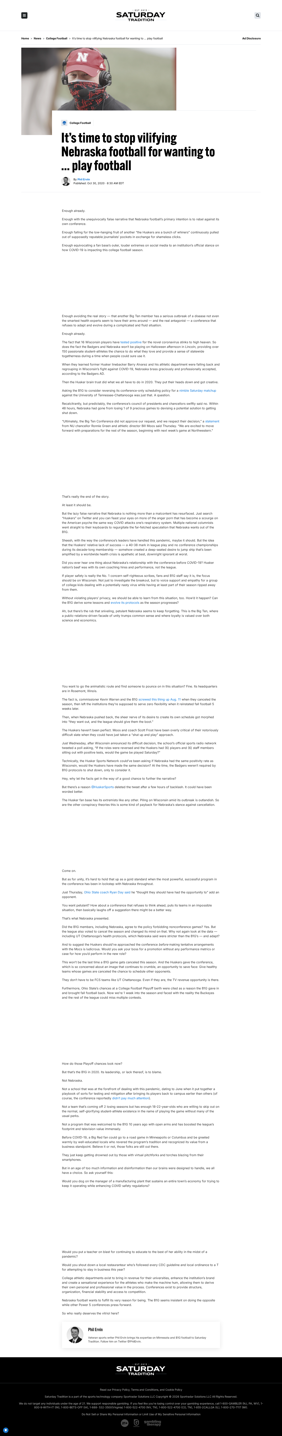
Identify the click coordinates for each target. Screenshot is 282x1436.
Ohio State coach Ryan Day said (107, 892)
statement (212, 421)
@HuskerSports (102, 787)
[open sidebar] (24, 15)
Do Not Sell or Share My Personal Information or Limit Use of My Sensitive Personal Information (141, 1414)
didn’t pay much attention (130, 1098)
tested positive (131, 342)
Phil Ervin (84, 179)
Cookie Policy (173, 1389)
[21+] (125, 1423)
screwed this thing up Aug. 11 (160, 699)
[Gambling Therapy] (152, 1423)
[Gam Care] (136, 1423)
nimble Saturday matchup (197, 390)
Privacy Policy (120, 1389)
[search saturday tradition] (258, 15)
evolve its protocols (125, 602)
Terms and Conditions (144, 1389)
